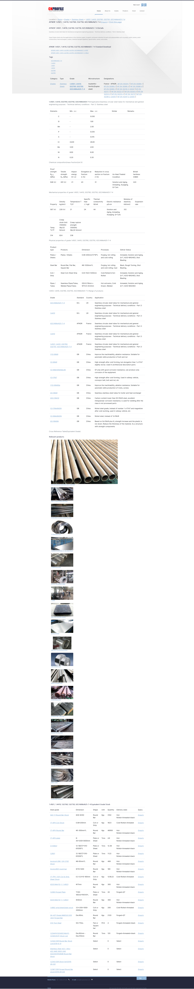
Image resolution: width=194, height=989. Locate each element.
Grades (67, 19)
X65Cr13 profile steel (56, 683)
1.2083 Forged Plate (57, 892)
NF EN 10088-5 (110, 89)
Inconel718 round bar (57, 732)
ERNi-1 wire (54, 782)
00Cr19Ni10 (54, 398)
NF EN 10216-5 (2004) (125, 89)
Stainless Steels (78, 19)
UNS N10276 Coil (56, 666)
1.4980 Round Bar (56, 567)
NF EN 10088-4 (136, 86)
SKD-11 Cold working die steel (59, 501)
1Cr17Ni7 (53, 378)
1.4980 (53, 600)
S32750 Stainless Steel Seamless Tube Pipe (63, 484)
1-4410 (53, 63)
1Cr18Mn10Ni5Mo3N (58, 370)
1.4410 (52, 313)
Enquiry (104, 22)
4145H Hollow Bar (56, 699)
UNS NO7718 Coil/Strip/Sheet (59, 650)
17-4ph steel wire (56, 534)
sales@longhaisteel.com (83, 979)
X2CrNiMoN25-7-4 (56, 60)
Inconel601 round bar (57, 749)
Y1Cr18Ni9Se (55, 385)
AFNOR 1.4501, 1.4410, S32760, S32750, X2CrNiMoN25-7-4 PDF (69, 50)
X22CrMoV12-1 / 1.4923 (59, 884)
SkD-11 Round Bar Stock (59, 815)
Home (99, 11)
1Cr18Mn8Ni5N (56, 416)
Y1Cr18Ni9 (54, 354)
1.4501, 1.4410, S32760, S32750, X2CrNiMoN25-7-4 (105, 19)
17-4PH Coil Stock (57, 823)
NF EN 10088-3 (123, 86)
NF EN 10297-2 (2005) (126, 97)
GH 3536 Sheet (55, 633)
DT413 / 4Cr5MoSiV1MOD (58, 584)
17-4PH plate (55, 838)
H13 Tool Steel (55, 923)
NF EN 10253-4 (118, 94)
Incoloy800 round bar (57, 799)
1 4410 (53, 68)
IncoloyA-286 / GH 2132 (57, 716)
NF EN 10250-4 (131, 92)
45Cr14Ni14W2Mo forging (58, 617)
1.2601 (52, 853)
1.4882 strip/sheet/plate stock (61, 908)
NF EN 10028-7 (123, 84)
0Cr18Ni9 (53, 393)
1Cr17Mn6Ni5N (56, 408)
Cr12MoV (53, 846)
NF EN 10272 (130, 94)
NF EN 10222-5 (117, 92)
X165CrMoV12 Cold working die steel (61, 517)
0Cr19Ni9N (54, 421)
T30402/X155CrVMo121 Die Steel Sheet (62, 551)
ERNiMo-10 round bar (57, 766)
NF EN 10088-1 (136, 84)
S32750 (53, 73)
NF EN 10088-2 (110, 86)
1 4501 (53, 65)
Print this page (115, 22)
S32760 (53, 70)
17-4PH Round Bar (57, 830)
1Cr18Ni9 (53, 362)
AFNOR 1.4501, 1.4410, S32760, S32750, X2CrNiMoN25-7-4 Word (70, 53)
